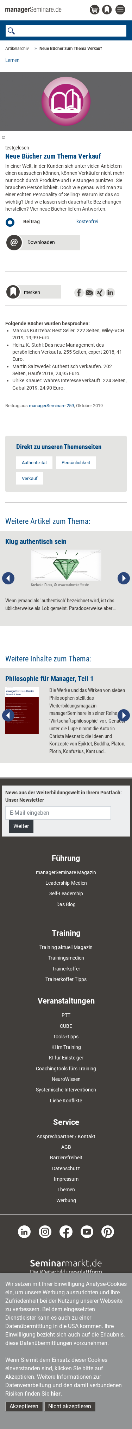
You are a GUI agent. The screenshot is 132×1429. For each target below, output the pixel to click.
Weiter (21, 826)
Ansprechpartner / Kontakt (66, 1136)
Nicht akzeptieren (69, 1406)
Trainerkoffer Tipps (66, 979)
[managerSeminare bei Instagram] (45, 1231)
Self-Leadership (66, 893)
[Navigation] (121, 10)
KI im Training (66, 1047)
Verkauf (30, 478)
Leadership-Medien (66, 883)
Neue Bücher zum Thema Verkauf (70, 48)
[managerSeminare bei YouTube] (87, 1231)
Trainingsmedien (66, 958)
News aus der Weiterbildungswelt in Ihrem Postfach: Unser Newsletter (63, 796)
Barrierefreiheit (66, 1157)
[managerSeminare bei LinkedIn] (24, 1231)
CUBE (66, 1026)
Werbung (66, 1200)
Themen (66, 1189)
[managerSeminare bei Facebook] (66, 1231)
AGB (66, 1147)
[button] (42, 243)
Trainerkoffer (66, 969)
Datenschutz (66, 1168)
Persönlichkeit (76, 462)
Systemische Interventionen (66, 1089)
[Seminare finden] (66, 1267)
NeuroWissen (66, 1079)
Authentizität (34, 462)
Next (123, 578)
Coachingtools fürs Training (66, 1068)
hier (56, 1393)
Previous (8, 578)
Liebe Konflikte (66, 1100)
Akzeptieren (24, 1406)
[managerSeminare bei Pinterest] (108, 1231)
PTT (66, 1015)
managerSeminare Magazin (66, 872)
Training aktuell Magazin (66, 947)
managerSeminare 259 (51, 405)
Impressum (66, 1179)
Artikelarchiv (17, 48)
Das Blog (66, 904)
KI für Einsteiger (66, 1057)
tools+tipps (66, 1036)
